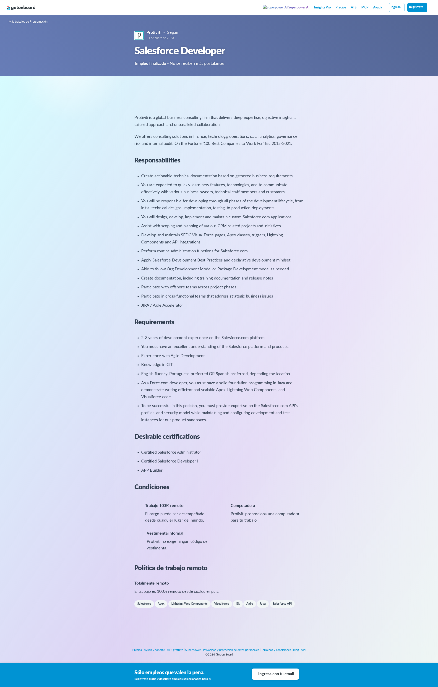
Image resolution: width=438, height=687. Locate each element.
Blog (296, 650)
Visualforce (221, 603)
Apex (161, 603)
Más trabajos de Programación (28, 21)
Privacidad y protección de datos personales (231, 650)
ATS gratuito (175, 650)
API (303, 650)
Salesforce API (282, 603)
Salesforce (144, 603)
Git (238, 603)
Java (263, 603)
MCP (364, 7)
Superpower (193, 650)
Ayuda (377, 7)
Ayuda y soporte (154, 650)
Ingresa (396, 7)
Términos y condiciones (276, 650)
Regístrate (416, 7)
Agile (249, 603)
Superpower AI (298, 7)
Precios (341, 7)
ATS (354, 7)
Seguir (172, 33)
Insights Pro (322, 7)
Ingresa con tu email (276, 674)
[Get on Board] (21, 7)
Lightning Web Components (189, 603)
